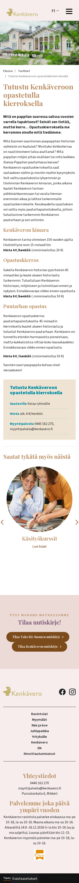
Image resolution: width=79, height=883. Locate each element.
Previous (2, 522)
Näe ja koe (40, 725)
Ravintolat (39, 714)
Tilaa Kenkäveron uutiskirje (38, 646)
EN (39, 748)
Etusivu (8, 71)
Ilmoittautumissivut (39, 753)
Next (77, 522)
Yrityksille (39, 736)
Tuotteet (24, 71)
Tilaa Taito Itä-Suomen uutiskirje (36, 637)
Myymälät (39, 719)
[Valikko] (69, 12)
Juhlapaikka (39, 731)
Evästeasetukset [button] (24, 878)
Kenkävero (39, 742)
